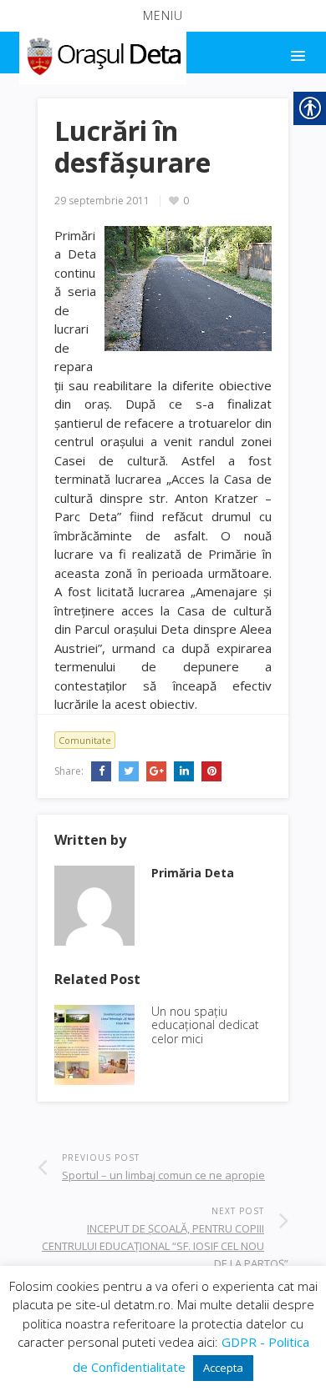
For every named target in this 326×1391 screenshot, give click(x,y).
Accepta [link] (223, 1367)
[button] (163, 16)
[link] (101, 53)
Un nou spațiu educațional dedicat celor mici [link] (205, 1025)
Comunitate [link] (85, 740)
